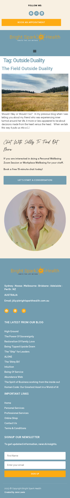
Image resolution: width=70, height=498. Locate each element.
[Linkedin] (42, 13)
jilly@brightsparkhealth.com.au (30, 300)
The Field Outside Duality (27, 68)
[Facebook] (31, 13)
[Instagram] (36, 13)
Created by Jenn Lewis (14, 492)
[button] (34, 51)
